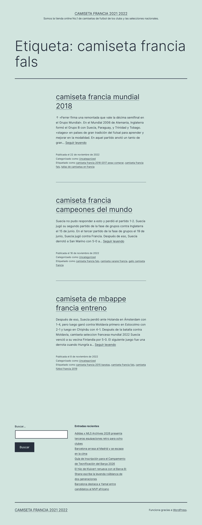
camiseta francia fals (87, 261)
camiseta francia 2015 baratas (93, 364)
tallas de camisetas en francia (77, 166)
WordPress (179, 510)
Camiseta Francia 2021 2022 (101, 13)
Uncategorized (87, 158)
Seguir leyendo (76, 142)
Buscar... (20, 426)
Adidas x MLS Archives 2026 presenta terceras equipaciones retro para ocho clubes (99, 438)
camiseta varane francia (114, 261)
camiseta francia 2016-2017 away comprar (100, 162)
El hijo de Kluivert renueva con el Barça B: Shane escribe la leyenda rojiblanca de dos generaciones (101, 474)
